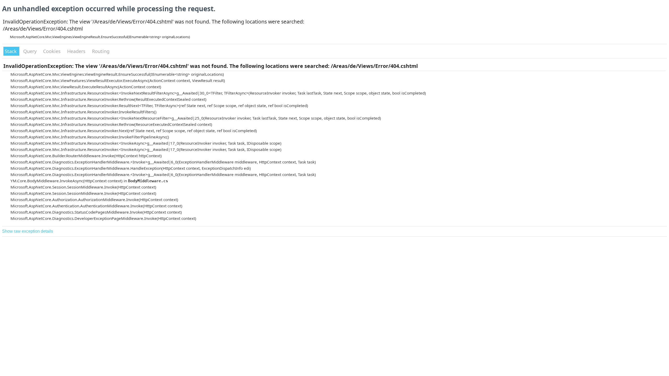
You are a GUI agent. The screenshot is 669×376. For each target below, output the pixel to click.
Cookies (52, 51)
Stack (11, 51)
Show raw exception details (27, 231)
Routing (100, 51)
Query (30, 51)
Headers (77, 51)
